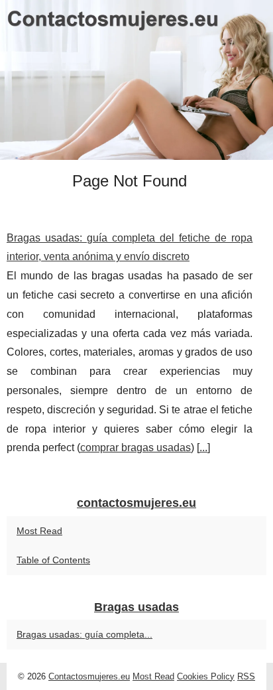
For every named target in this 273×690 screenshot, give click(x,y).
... (203, 447)
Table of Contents (53, 560)
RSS (246, 676)
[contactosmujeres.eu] (136, 80)
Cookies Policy (206, 676)
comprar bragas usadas (135, 447)
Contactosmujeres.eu (89, 676)
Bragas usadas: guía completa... (84, 634)
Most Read (39, 530)
